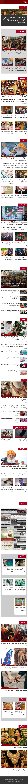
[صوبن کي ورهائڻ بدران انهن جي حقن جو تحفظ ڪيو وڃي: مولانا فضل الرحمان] (7, 62)
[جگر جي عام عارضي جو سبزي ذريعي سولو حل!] (23, 359)
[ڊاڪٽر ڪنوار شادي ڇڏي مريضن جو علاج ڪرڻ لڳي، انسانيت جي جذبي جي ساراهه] (14, 633)
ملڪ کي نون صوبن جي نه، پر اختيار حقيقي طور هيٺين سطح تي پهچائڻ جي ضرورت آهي (14, 284)
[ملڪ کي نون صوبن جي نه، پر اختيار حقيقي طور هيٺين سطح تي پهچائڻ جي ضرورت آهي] (14, 279)
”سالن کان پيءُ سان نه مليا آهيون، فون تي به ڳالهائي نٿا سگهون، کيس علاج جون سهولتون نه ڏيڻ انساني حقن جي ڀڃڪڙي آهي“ (14, 20)
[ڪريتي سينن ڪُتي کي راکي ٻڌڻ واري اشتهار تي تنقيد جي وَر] (14, 389)
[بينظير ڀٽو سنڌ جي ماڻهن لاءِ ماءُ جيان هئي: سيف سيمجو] (7, 125)
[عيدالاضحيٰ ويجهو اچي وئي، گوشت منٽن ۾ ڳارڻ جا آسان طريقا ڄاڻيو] (20, 706)
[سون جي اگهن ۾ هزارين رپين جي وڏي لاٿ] (14, 759)
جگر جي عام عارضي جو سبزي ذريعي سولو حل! (11, 357)
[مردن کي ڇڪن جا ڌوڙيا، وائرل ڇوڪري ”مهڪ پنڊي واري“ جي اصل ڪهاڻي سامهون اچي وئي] (20, 563)
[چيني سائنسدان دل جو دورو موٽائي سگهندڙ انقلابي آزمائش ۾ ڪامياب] (23, 365)
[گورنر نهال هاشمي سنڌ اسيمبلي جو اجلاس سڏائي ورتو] (14, 87)
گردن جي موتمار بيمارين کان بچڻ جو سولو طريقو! (11, 371)
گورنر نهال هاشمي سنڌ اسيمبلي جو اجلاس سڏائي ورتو (14, 96)
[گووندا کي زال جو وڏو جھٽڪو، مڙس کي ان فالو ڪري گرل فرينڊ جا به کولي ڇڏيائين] (23, 420)
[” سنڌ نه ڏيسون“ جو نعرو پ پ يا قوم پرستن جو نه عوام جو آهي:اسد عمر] (21, 482)
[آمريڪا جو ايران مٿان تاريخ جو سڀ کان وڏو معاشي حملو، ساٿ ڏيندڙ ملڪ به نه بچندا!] (7, 252)
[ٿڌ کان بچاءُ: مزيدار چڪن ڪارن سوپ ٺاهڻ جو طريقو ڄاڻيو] (8, 706)
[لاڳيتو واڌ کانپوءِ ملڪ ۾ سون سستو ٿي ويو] (21, 125)
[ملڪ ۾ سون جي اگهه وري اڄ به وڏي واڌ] (14, 737)
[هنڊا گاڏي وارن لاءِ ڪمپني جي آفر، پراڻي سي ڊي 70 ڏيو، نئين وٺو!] (7, 433)
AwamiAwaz (17, 781)
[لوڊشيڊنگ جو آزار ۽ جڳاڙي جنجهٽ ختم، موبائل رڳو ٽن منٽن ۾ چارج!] (21, 433)
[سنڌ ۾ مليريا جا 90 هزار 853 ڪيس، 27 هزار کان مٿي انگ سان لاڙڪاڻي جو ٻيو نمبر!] (23, 352)
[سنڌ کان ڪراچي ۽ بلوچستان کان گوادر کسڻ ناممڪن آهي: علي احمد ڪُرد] (21, 110)
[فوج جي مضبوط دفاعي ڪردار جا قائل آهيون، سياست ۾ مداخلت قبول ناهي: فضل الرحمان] (14, 457)
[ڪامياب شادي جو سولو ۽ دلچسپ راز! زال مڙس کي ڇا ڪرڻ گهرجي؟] (14, 680)
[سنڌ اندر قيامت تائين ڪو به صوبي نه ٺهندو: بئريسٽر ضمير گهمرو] (7, 110)
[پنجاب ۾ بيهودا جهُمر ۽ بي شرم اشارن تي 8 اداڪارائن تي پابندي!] (23, 413)
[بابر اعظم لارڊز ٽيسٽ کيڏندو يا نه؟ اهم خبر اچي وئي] (8, 582)
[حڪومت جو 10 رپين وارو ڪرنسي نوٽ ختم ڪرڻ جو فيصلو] (7, 190)
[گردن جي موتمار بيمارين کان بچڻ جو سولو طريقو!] (23, 372)
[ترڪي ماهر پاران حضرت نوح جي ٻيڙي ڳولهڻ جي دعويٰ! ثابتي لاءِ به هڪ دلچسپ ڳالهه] (14, 657)
